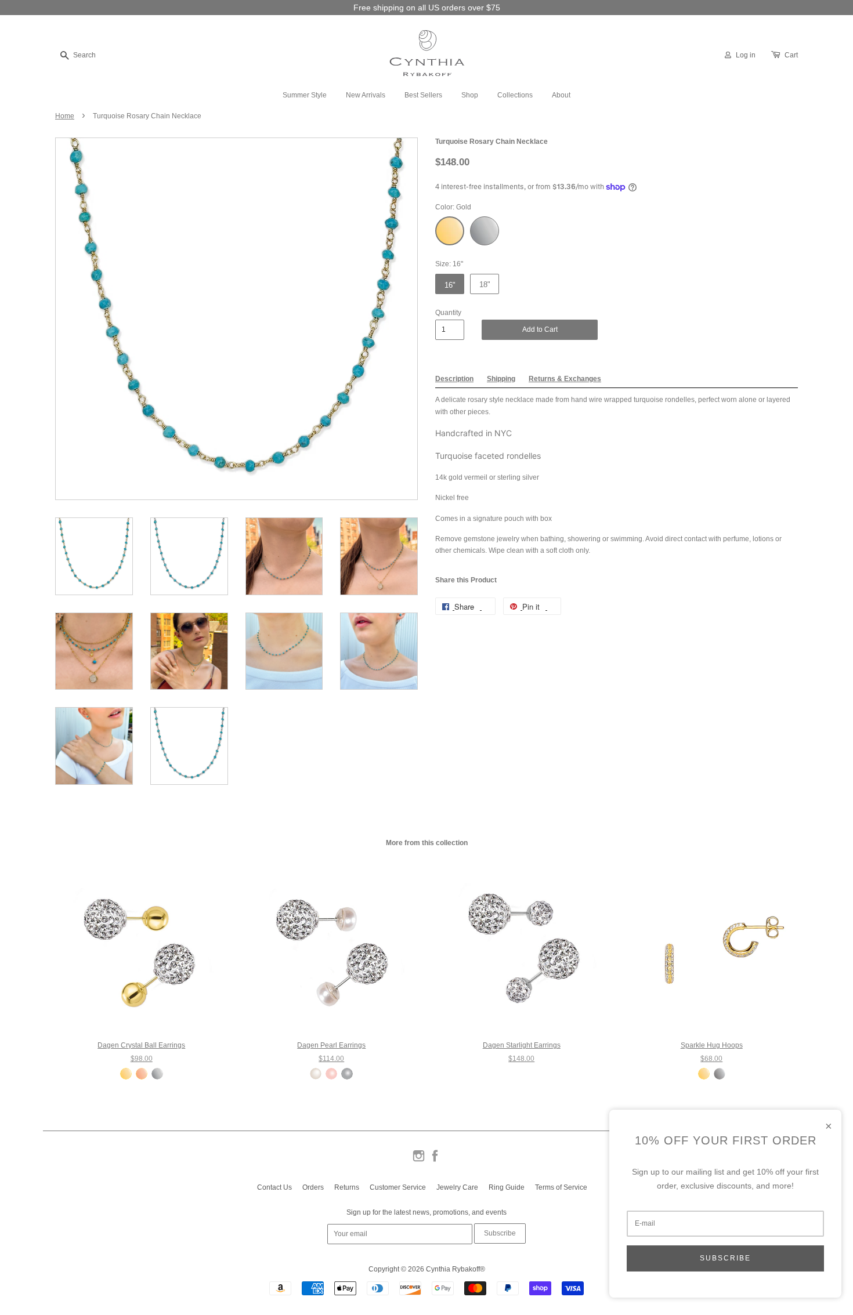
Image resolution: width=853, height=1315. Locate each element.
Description (454, 379)
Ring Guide (507, 1187)
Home (64, 116)
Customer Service (398, 1187)
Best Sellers (423, 95)
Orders (313, 1187)
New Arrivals (365, 95)
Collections (515, 95)
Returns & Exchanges (565, 379)
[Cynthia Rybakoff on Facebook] (435, 1161)
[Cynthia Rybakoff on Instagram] (418, 1161)
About (561, 95)
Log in (746, 55)
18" (484, 284)
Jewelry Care (457, 1187)
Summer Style (305, 95)
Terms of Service (561, 1187)
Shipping (501, 379)
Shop (469, 95)
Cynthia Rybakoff (453, 1269)
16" (450, 285)
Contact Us (274, 1187)
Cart (791, 55)
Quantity (448, 313)
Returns (346, 1187)
